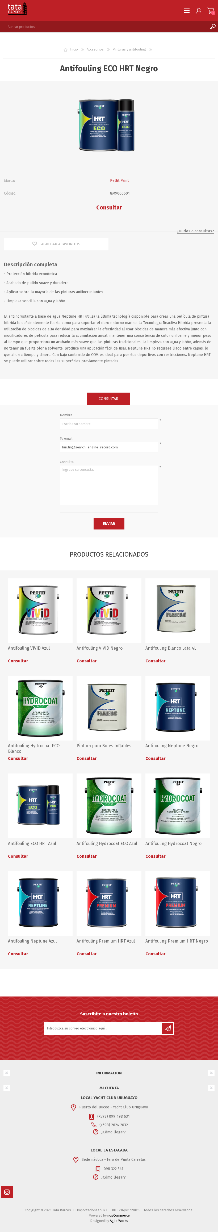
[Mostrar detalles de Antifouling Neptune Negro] (177, 708)
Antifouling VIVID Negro (100, 648)
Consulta (67, 462)
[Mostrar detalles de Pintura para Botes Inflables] (109, 708)
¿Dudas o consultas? (195, 231)
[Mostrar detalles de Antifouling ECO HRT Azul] (40, 805)
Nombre (66, 415)
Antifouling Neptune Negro (171, 745)
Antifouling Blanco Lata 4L (170, 648)
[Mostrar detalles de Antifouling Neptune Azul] (40, 903)
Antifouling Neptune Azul (32, 941)
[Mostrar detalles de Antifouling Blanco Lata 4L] (177, 610)
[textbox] (103, 26)
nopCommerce (118, 1215)
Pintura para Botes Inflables (104, 745)
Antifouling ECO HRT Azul (32, 843)
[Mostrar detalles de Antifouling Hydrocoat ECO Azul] (109, 805)
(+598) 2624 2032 (113, 1125)
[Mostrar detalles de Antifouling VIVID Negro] (109, 610)
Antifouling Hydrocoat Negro (173, 843)
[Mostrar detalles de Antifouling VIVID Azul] (40, 610)
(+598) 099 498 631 (113, 1116)
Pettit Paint (119, 180)
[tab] (108, 399)
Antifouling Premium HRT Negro (176, 941)
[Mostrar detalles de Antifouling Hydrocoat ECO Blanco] (40, 708)
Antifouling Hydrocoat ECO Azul (107, 843)
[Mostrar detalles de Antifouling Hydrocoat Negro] (177, 805)
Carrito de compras (211, 10)
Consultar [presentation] (108, 399)
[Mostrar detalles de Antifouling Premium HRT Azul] (109, 903)
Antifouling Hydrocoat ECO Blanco (34, 748)
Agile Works (119, 1221)
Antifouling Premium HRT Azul (106, 941)
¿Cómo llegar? (113, 1132)
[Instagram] (7, 1192)
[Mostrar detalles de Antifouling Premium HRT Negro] (177, 903)
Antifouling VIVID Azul (29, 648)
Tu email (66, 438)
